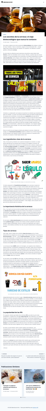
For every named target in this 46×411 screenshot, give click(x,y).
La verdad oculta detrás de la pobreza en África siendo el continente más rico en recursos (35, 356)
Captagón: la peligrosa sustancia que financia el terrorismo (10, 387)
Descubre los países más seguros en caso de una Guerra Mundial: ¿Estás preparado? (11, 355)
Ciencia (4, 34)
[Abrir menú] (44, 2)
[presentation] (11, 376)
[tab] (20, 397)
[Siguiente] (43, 382)
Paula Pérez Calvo (30, 391)
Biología (5, 347)
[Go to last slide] (3, 382)
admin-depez (7, 42)
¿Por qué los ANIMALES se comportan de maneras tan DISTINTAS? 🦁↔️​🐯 (33, 387)
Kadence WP (35, 407)
